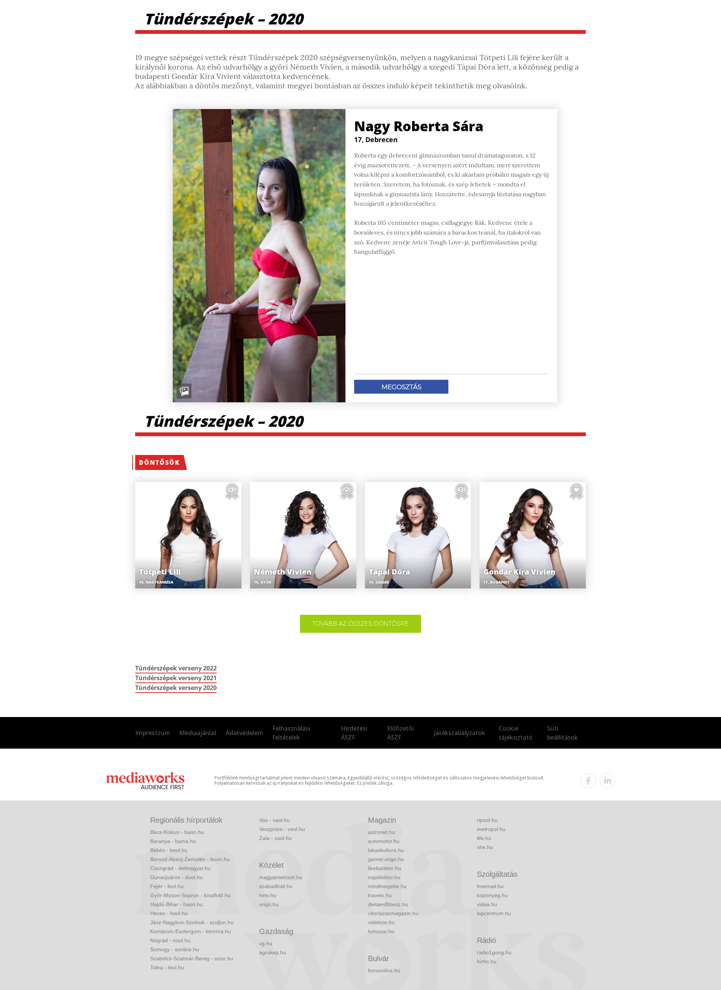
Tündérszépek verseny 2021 (176, 678)
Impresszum (152, 733)
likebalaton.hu (384, 868)
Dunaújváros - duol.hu (176, 877)
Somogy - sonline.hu (174, 949)
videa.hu (487, 904)
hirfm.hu (486, 961)
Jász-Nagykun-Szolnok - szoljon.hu (192, 922)
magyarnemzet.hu (280, 877)
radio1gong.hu (494, 952)
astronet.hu (381, 832)
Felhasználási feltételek (291, 732)
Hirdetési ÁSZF (354, 732)
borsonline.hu (384, 970)
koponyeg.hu (492, 895)
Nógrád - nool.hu (170, 940)
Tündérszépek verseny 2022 (176, 668)
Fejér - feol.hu (167, 886)
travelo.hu (380, 895)
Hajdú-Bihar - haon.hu (176, 904)
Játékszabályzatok (459, 733)
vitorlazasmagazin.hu (393, 913)
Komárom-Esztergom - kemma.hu (190, 931)
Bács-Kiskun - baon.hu (177, 832)
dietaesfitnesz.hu (388, 904)
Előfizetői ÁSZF (400, 732)
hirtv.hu (267, 895)
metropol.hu (491, 829)
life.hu (484, 838)
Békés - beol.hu (168, 850)
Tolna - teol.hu (167, 967)
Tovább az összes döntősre (360, 623)
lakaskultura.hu (386, 850)
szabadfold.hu (276, 886)
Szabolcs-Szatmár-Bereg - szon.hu (191, 958)
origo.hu (269, 904)
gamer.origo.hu (386, 859)
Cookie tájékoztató (515, 732)
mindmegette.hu (387, 886)
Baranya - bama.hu (173, 841)
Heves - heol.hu (169, 913)
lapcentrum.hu (494, 913)
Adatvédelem (244, 733)
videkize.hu (381, 922)
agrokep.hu (272, 952)
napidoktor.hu (384, 877)
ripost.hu (487, 820)
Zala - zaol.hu (275, 838)
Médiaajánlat (198, 733)
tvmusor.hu (381, 931)
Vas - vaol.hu (274, 820)
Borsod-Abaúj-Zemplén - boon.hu (190, 859)
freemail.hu (490, 886)
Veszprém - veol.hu (282, 829)
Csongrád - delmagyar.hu (180, 868)
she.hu (485, 847)
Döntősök (159, 462)
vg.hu (265, 943)
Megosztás (401, 387)
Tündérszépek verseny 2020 (176, 688)
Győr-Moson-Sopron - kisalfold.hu (190, 895)
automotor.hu (384, 841)
